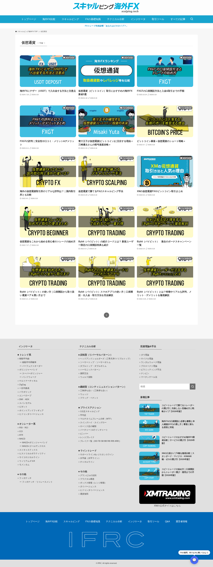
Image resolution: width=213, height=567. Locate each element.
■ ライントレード (87, 450)
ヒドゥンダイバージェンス (31, 414)
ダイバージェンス (88, 486)
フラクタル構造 (87, 479)
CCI (21, 431)
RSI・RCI (23, 427)
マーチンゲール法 (149, 377)
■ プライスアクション (89, 407)
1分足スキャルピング (90, 411)
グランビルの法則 (88, 475)
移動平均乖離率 (29, 362)
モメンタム (24, 464)
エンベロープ (25, 395)
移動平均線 (24, 358)
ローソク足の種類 (88, 426)
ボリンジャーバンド (28, 369)
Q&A (167, 521)
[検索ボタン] (192, 19)
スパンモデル (25, 403)
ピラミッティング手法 (151, 369)
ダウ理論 (145, 355)
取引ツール (153, 521)
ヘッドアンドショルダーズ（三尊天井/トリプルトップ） (105, 358)
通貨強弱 (84, 494)
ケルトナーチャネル (28, 381)
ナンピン (145, 373)
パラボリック (25, 392)
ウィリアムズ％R (27, 461)
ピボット (23, 407)
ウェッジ (84, 394)
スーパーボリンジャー (32, 373)
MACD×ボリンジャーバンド (35, 442)
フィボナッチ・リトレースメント (37, 482)
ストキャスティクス (28, 450)
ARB (117, 441)
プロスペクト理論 (149, 366)
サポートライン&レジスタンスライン (97, 454)
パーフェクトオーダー (32, 366)
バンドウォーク (29, 377)
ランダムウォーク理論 (151, 362)
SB (102, 441)
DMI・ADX (24, 399)
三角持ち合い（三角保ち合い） (94, 390)
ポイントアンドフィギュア (31, 410)
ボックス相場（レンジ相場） (93, 483)
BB (105, 441)
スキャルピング (71, 521)
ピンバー (84, 433)
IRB (112, 441)
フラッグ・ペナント (89, 398)
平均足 (83, 415)
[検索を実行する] (192, 387)
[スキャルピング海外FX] (106, 7)
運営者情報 (181, 521)
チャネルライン (87, 462)
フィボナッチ (25, 478)
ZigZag (22, 384)
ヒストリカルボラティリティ (32, 453)
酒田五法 (84, 373)
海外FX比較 (51, 521)
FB (99, 441)
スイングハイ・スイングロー (93, 422)
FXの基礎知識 (92, 521)
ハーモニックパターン (90, 369)
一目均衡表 (24, 388)
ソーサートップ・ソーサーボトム (95, 362)
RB (108, 441)
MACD (22, 439)
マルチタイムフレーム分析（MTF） (96, 419)
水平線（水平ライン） (90, 458)
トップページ (33, 521)
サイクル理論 (147, 358)
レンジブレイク (87, 437)
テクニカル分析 (114, 521)
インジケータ (135, 521)
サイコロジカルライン (29, 457)
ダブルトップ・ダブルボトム (93, 366)
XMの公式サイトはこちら (167, 505)
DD (95, 441)
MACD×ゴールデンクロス (33, 446)
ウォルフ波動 (86, 377)
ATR (21, 435)
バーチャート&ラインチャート (94, 430)
